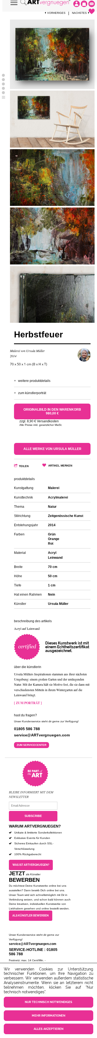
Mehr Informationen (48, 1015)
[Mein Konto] (76, 4)
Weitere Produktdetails (34, 381)
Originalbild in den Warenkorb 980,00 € (52, 411)
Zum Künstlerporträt (32, 393)
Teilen (24, 466)
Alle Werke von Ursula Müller (52, 449)
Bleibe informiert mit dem (31, 792)
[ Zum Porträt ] (28, 703)
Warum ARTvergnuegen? (35, 826)
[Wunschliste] (91, 11)
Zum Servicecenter (31, 744)
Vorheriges (56, 12)
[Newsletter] (91, 4)
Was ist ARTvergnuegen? (30, 864)
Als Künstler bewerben (30, 915)
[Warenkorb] (84, 4)
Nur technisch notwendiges (48, 1002)
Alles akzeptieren (48, 1029)
